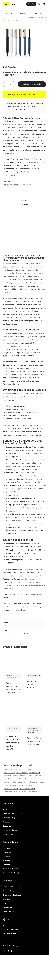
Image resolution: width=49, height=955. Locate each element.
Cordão (30, 769)
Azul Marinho (9, 634)
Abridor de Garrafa (11, 869)
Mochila (14, 769)
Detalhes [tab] (24, 204)
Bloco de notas (9, 861)
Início (5, 14)
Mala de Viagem (21, 772)
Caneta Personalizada (12, 594)
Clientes (6, 899)
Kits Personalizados (18, 782)
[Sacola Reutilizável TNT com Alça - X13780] (13, 660)
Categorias (7, 907)
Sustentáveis (26, 185)
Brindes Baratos (9, 891)
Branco (18, 634)
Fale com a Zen (9, 934)
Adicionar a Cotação (32, 84)
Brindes (6, 769)
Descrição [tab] (24, 200)
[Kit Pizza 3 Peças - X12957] (34, 660)
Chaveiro (22, 769)
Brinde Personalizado (10, 67)
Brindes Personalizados (20, 14)
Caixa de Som (8, 779)
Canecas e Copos (10, 818)
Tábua (42, 782)
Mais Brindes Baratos (12, 873)
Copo (30, 775)
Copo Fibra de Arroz (26, 788)
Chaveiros (7, 852)
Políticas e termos (10, 929)
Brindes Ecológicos (25, 785)
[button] (6, 4)
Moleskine (7, 775)
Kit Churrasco (32, 782)
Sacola (15, 775)
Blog (5, 903)
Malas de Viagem (10, 830)
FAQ (4, 925)
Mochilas (6, 810)
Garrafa (6, 782)
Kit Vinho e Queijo (10, 785)
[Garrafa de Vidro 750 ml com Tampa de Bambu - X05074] (13, 712)
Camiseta (37, 775)
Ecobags (6, 822)
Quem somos (8, 911)
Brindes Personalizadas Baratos (15, 791)
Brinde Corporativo (10, 788)
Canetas (17, 17)
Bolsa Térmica (8, 772)
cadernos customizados (16, 610)
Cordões (6, 865)
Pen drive (19, 779)
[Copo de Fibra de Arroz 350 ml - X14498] (34, 712)
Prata (24, 634)
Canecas (6, 856)
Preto (29, 634)
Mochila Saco (34, 772)
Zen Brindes (32, 791)
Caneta (36, 779)
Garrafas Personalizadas (13, 814)
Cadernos (28, 779)
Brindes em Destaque (12, 895)
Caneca (23, 775)
